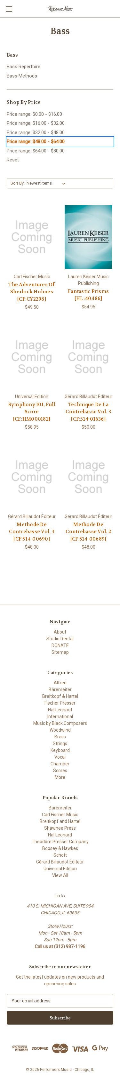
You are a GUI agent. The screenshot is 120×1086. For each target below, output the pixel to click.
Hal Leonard (60, 709)
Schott (60, 855)
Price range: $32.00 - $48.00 (36, 132)
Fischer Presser (60, 703)
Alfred (60, 682)
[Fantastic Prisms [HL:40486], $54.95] (88, 237)
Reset (13, 160)
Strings (60, 743)
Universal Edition (60, 868)
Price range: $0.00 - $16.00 (34, 114)
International (60, 716)
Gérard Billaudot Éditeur (60, 861)
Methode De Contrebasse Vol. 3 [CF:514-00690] (31, 531)
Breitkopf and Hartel (60, 821)
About (60, 631)
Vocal (60, 757)
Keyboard (60, 750)
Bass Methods (22, 76)
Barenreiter (60, 807)
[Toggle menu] (9, 9)
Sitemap (60, 652)
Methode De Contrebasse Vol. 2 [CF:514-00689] (88, 531)
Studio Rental (60, 638)
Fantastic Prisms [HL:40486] (88, 295)
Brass (60, 736)
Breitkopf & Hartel (60, 696)
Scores (60, 770)
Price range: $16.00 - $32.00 (36, 123)
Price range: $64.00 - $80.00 (36, 151)
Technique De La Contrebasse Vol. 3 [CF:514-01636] (88, 411)
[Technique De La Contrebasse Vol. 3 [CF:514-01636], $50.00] (88, 357)
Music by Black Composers (60, 723)
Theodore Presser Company (60, 841)
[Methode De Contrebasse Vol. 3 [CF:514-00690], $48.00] (32, 477)
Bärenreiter (60, 689)
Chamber (60, 763)
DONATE (60, 645)
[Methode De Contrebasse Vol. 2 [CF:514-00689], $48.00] (88, 477)
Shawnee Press (60, 828)
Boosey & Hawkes (60, 848)
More (60, 777)
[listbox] (47, 183)
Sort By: (18, 183)
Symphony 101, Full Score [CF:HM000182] (31, 411)
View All (60, 875)
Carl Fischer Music (60, 814)
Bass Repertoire (23, 66)
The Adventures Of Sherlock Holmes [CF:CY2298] (31, 291)
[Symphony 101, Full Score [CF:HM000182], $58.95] (32, 357)
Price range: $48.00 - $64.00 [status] (36, 141)
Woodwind (60, 730)
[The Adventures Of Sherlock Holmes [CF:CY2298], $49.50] (32, 237)
